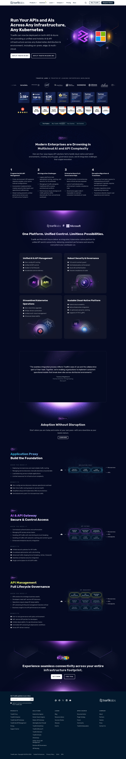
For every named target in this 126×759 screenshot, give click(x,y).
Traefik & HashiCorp (38, 726)
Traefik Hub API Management (18, 723)
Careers (101, 720)
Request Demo (108, 3)
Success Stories (59, 720)
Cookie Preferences (39, 754)
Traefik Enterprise (15, 717)
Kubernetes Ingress (38, 714)
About (101, 714)
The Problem (45, 123)
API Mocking (36, 748)
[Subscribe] (32, 699)
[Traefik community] (56, 700)
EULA (57, 754)
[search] (85, 2)
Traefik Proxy (14, 714)
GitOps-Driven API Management (38, 741)
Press (100, 723)
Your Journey (70, 123)
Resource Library (59, 717)
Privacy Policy (50, 754)
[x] (63, 700)
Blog (56, 714)
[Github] (59, 700)
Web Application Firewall (39, 723)
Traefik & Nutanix (37, 732)
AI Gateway (36, 738)
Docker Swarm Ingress (39, 717)
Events (57, 726)
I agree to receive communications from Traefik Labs (22, 703)
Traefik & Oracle (37, 735)
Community (80, 723)
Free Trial (69, 676)
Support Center (14, 729)
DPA (62, 754)
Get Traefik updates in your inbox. (20, 696)
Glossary (57, 723)
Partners (101, 717)
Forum (79, 720)
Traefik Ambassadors (83, 726)
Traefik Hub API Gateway (17, 720)
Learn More (63, 437)
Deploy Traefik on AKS (20, 55)
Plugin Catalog (81, 717)
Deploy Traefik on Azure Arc (43, 55)
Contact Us (102, 726)
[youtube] (70, 700)
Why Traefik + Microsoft (58, 123)
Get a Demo (56, 676)
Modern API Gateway (38, 720)
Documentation (81, 714)
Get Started (80, 123)
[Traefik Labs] (17, 2)
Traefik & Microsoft (38, 729)
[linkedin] (66, 700)
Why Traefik (95, 3)
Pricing (12, 726)
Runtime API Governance (40, 745)
